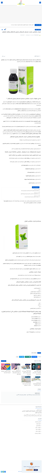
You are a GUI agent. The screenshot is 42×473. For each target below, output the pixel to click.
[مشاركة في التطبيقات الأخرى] (17, 357)
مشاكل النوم (38, 425)
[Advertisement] (21, 14)
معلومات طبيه (38, 429)
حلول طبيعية (38, 423)
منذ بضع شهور (39, 409)
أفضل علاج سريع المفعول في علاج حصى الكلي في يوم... (36, 373)
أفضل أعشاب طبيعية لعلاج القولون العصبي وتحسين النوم (31, 412)
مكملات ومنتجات (38, 433)
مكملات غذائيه (38, 431)
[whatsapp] (3, 471)
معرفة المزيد (29, 469)
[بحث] (2, 2)
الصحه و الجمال (38, 421)
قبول (36, 469)
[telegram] (1, 471)
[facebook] (5, 471)
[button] (34, 357)
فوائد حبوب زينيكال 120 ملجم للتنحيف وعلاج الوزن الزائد (30, 190)
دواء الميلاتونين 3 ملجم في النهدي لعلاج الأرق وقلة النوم (16, 373)
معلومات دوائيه (38, 29)
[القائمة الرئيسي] (40, 2)
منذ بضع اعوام (36, 189)
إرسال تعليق (37, 393)
